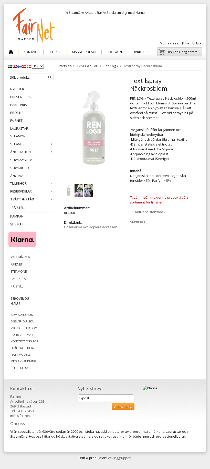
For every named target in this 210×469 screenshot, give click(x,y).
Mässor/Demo (84, 52)
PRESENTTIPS (20, 96)
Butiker (55, 52)
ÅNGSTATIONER (22, 152)
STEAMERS (18, 144)
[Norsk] (24, 66)
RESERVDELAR (21, 191)
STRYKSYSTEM (21, 160)
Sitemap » (137, 221)
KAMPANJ (17, 216)
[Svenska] (10, 66)
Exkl (199, 43)
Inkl (187, 43)
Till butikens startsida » (147, 212)
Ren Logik (110, 66)
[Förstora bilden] (93, 128)
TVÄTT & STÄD (22, 199)
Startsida (65, 66)
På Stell (18, 207)
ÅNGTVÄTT (18, 175)
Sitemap (17, 224)
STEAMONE (18, 136)
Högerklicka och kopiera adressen (90, 227)
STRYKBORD (19, 167)
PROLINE (16, 112)
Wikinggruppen (119, 457)
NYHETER (17, 89)
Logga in (114, 52)
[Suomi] (19, 66)
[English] (15, 66)
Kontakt (31, 52)
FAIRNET (16, 120)
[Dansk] (29, 66)
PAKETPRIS (18, 104)
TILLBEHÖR (18, 183)
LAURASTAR (19, 128)
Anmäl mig (123, 406)
